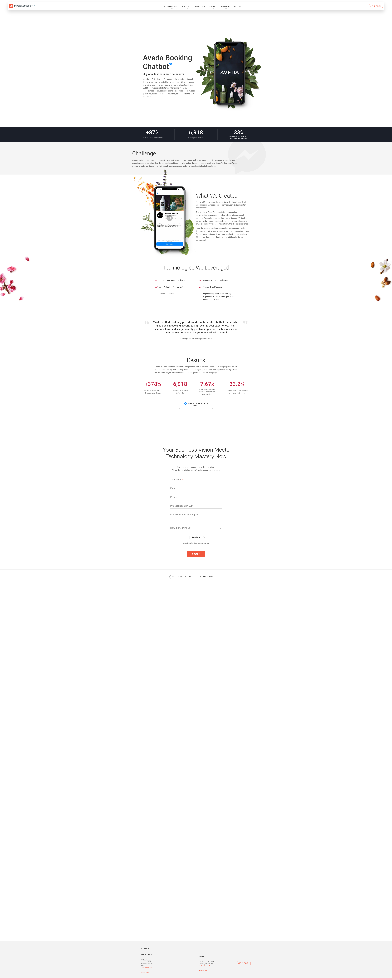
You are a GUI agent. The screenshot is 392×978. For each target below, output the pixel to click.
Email (173, 488)
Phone (173, 497)
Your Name (176, 479)
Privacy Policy (188, 543)
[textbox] (196, 528)
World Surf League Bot (182, 577)
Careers (237, 6)
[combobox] (196, 529)
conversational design (176, 280)
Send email (145, 972)
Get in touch (375, 6)
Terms (199, 543)
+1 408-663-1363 (147, 968)
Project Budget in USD (181, 506)
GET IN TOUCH (243, 963)
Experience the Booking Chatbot (198, 405)
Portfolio (200, 6)
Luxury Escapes (206, 577)
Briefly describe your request (184, 514)
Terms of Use (208, 542)
